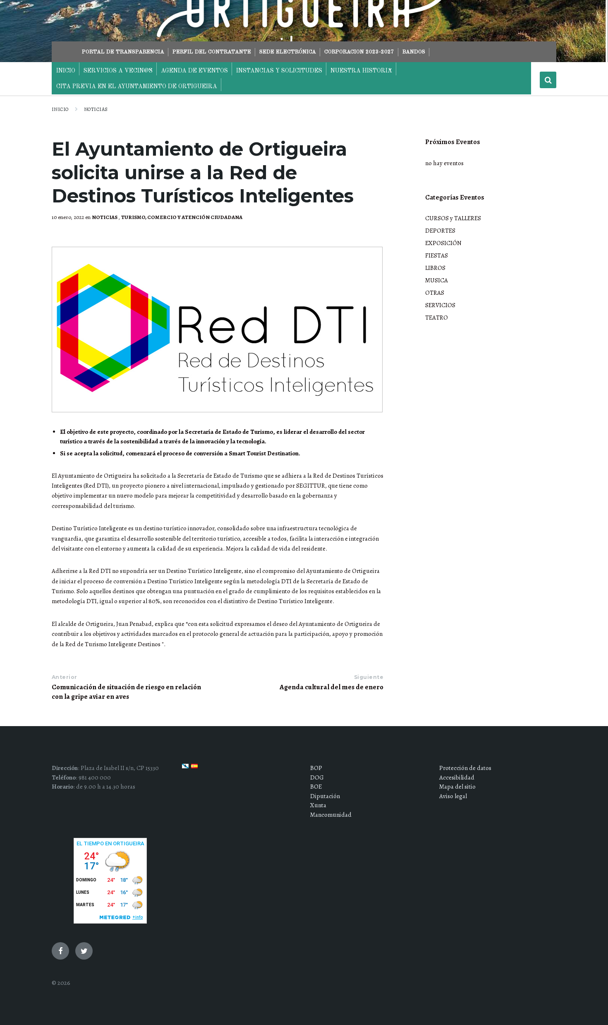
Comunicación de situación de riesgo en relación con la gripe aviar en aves (126, 691)
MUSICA (436, 280)
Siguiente (368, 677)
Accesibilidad (456, 777)
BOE (316, 786)
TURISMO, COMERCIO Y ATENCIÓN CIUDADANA (181, 217)
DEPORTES (440, 230)
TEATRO (436, 317)
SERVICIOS (440, 305)
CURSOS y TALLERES (453, 218)
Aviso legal (453, 796)
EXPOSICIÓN (443, 243)
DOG (317, 777)
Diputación (325, 796)
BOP (316, 768)
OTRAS (434, 293)
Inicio (60, 109)
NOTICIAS (96, 109)
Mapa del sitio (457, 786)
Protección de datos (465, 768)
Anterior (64, 677)
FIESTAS (436, 255)
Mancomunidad (331, 815)
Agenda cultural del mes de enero (331, 687)
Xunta (318, 805)
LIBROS (435, 268)
